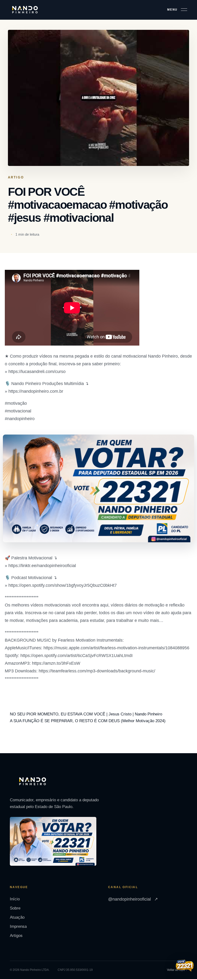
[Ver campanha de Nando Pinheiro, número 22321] (185, 966)
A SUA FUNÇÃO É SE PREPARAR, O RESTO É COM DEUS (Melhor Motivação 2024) (88, 721)
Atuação (17, 917)
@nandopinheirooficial (133, 899)
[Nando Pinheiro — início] (25, 10)
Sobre (15, 908)
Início (15, 899)
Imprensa (18, 926)
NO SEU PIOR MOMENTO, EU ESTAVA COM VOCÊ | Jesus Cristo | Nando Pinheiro (86, 714)
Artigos (16, 935)
